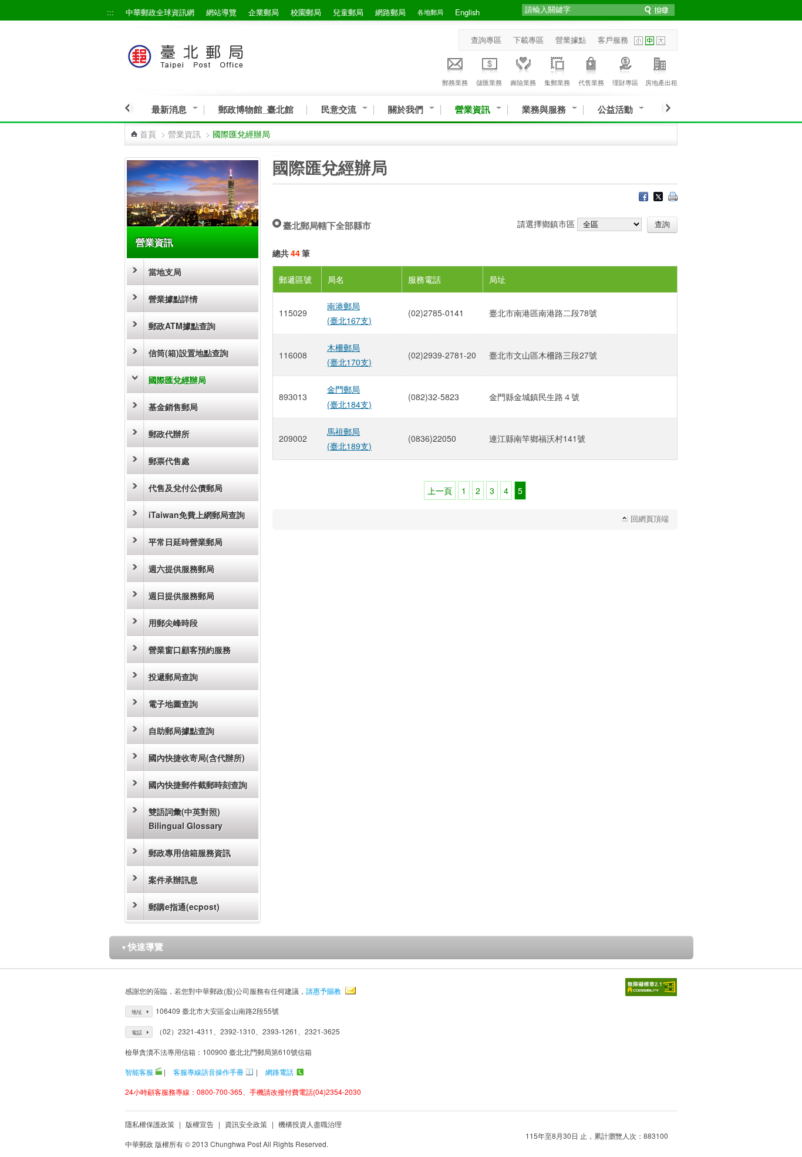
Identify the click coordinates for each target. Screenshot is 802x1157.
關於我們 (405, 109)
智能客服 (139, 1072)
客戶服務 (613, 39)
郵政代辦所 (169, 433)
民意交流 (338, 109)
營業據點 (570, 39)
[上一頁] (128, 108)
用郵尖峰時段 (173, 622)
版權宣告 (200, 1124)
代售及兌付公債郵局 (186, 487)
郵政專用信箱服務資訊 (190, 852)
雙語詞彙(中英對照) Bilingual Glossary (186, 818)
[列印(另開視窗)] (673, 198)
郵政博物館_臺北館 (256, 109)
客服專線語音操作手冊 (208, 1072)
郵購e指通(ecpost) (184, 906)
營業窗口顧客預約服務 (190, 649)
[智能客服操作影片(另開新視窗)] (158, 1072)
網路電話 (279, 1072)
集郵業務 (557, 82)
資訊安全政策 (246, 1124)
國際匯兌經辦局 (177, 379)
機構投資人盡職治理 (310, 1124)
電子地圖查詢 (173, 703)
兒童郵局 (348, 12)
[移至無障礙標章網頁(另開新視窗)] (651, 987)
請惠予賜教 (323, 991)
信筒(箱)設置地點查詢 (188, 352)
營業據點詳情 (173, 299)
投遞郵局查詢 (173, 676)
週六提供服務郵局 (181, 568)
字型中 (649, 40)
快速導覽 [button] (142, 946)
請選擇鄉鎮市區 (546, 223)
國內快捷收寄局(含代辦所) (197, 757)
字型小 (638, 40)
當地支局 (165, 272)
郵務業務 (455, 82)
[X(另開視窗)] (658, 198)
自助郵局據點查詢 (181, 730)
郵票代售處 (169, 460)
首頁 (148, 134)
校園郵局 (306, 12)
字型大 (660, 40)
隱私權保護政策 (149, 1124)
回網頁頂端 (650, 518)
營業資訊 (472, 109)
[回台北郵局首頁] (207, 54)
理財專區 (625, 82)
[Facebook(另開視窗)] (643, 198)
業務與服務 (544, 109)
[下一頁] (666, 108)
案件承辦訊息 (173, 879)
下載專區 (528, 39)
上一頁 (439, 490)
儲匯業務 (489, 82)
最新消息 (169, 109)
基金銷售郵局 (173, 406)
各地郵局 (430, 11)
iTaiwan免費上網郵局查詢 (197, 514)
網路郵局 (390, 12)
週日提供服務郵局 (181, 595)
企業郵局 (263, 12)
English (467, 12)
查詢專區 (486, 39)
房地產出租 (661, 82)
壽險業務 (523, 82)
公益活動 (615, 109)
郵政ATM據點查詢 (182, 325)
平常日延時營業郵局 (186, 541)
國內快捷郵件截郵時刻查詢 (198, 784)
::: (110, 12)
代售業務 (591, 82)
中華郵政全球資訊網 (160, 12)
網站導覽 (221, 12)
